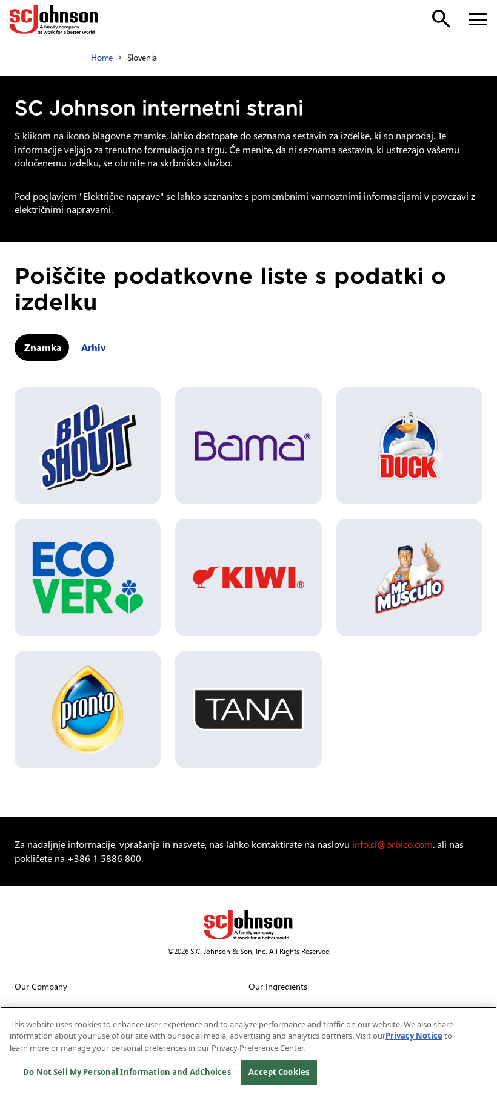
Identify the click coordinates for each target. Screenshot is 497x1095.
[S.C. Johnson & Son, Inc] (248, 924)
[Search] (441, 19)
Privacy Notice (413, 1035)
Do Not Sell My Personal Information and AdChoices (126, 1072)
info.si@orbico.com (392, 844)
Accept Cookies (278, 1072)
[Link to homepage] (54, 19)
